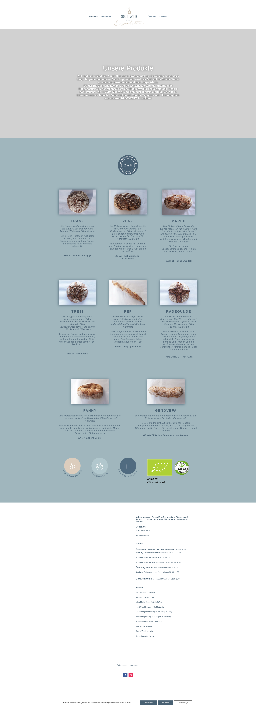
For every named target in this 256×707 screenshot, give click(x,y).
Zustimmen (148, 703)
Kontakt (163, 17)
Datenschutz (122, 665)
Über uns (152, 17)
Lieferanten (106, 17)
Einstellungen (183, 703)
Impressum (134, 665)
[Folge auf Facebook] (125, 675)
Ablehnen (165, 703)
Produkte (93, 17)
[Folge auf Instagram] (131, 675)
